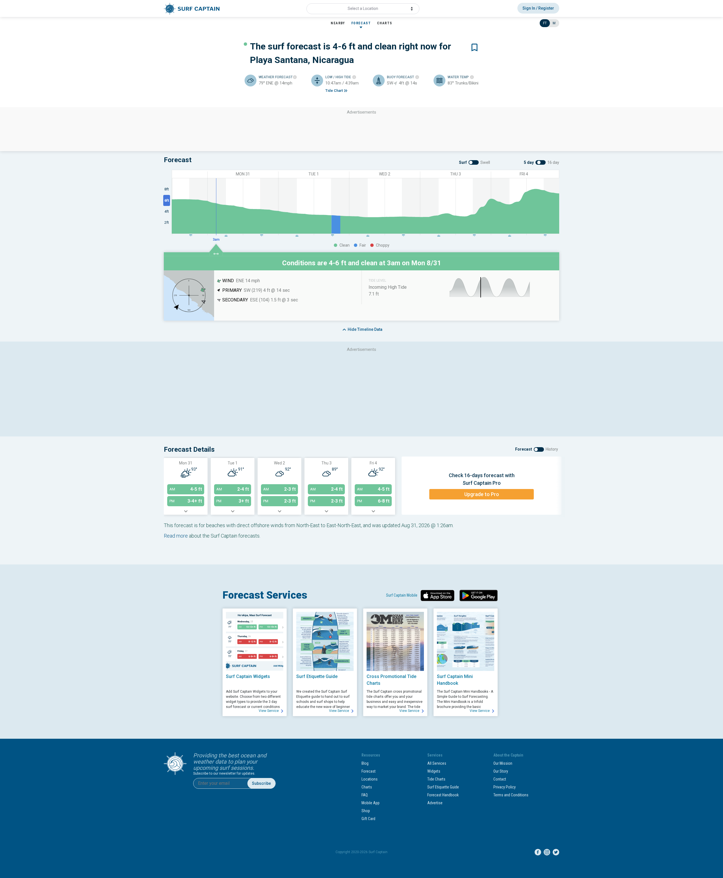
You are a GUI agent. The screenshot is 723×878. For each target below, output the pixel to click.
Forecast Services (265, 595)
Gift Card (368, 818)
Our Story (500, 771)
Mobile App (371, 803)
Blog (365, 763)
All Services (436, 763)
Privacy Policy (504, 787)
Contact (499, 779)
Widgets (433, 771)
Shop (366, 811)
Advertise (435, 803)
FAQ (365, 795)
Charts (367, 787)
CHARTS (384, 23)
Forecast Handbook (443, 795)
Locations (370, 779)
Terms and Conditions (510, 795)
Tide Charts (436, 779)
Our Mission (502, 763)
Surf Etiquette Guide (443, 787)
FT (545, 23)
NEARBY (338, 23)
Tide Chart (334, 90)
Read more (176, 536)
